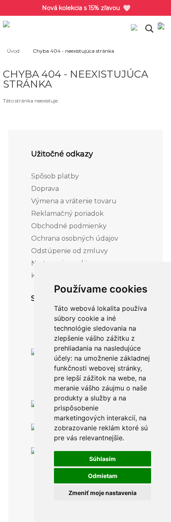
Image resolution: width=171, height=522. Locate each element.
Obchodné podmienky (69, 226)
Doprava (45, 189)
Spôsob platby (55, 176)
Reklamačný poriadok (67, 213)
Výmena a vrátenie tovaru (74, 201)
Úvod (13, 51)
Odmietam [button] (102, 475)
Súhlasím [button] (102, 458)
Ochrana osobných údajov (74, 238)
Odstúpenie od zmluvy (69, 251)
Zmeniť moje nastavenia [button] (102, 492)
